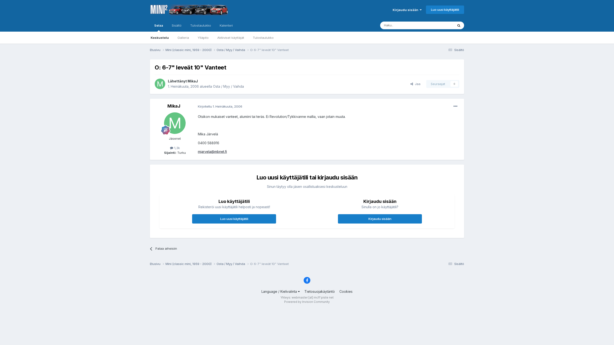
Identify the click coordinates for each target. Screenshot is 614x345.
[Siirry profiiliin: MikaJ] (160, 84)
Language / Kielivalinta (279, 291)
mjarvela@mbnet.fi (212, 152)
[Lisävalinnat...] (455, 106)
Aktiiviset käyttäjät (230, 38)
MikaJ (193, 81)
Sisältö (177, 25)
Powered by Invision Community (307, 302)
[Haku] (459, 25)
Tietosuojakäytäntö (319, 291)
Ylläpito (203, 38)
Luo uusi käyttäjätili (445, 10)
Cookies (346, 291)
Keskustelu (160, 38)
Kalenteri (226, 25)
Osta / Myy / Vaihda (228, 86)
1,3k (176, 148)
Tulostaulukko (263, 38)
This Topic (439, 25)
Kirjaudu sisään (406, 10)
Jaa (416, 84)
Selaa (158, 25)
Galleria (183, 38)
